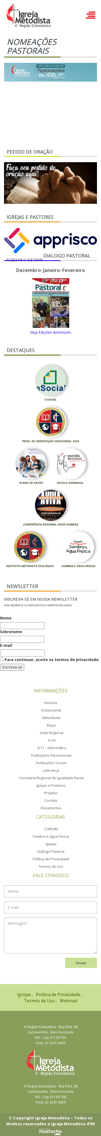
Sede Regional (51, 732)
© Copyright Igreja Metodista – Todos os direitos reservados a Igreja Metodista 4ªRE (50, 1120)
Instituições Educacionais (51, 755)
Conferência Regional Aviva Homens (50, 524)
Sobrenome (11, 631)
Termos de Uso (51, 866)
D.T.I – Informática (51, 747)
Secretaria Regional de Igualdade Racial (51, 777)
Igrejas (51, 843)
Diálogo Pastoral (50, 851)
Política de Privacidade (51, 858)
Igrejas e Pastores (51, 785)
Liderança (51, 770)
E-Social (50, 399)
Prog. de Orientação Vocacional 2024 (50, 441)
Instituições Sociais (51, 762)
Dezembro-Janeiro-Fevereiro (50, 270)
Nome (6, 617)
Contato (50, 800)
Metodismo (51, 717)
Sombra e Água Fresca (78, 566)
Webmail (68, 1001)
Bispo (51, 725)
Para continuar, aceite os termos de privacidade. (52, 659)
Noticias (50, 702)
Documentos (51, 807)
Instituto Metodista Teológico (29, 566)
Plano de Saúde (31, 483)
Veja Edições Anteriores (50, 332)
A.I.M (51, 740)
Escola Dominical (70, 483)
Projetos (51, 792)
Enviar (81, 962)
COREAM (51, 828)
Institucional (51, 710)
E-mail (6, 645)
